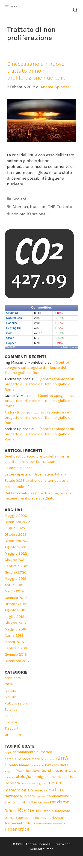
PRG (34, 802)
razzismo (59, 802)
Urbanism (13, 734)
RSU (39, 811)
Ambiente (13, 678)
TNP (51, 206)
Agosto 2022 (15, 547)
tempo (11, 817)
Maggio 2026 (16, 515)
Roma (26, 810)
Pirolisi (11, 802)
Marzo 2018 (14, 641)
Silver (10, 338)
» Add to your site (69, 347)
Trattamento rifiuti (20, 823)
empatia (72, 771)
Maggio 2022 (16, 553)
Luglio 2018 (14, 616)
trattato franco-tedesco (49, 823)
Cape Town (49, 759)
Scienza (11, 715)
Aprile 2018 (14, 635)
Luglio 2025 (15, 528)
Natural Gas (14, 318)
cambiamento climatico (32, 752)
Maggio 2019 (15, 578)
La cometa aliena (19, 468)
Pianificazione (57, 796)
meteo (54, 782)
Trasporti (12, 728)
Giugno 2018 (15, 623)
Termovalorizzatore (50, 818)
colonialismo (37, 765)
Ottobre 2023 (16, 534)
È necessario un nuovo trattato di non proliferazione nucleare (36, 70)
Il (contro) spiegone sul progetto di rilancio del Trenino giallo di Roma (37, 367)
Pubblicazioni (16, 703)
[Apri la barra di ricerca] (75, 10)
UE (63, 823)
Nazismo (12, 796)
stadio (48, 811)
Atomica (20, 206)
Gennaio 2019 (16, 597)
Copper (11, 343)
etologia (23, 776)
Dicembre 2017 (17, 661)
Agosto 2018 (15, 610)
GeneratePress (41, 849)
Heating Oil (13, 328)
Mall (44, 783)
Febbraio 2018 (17, 648)
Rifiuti (10, 810)
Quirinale (44, 802)
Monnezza (39, 790)
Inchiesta (12, 783)
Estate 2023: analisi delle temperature (36, 480)
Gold (9, 333)
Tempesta (62, 811)
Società (19, 199)
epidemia (10, 777)
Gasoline (12, 323)
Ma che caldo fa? (19, 486)
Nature (10, 697)
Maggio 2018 (16, 629)
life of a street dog (31, 783)
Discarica (23, 771)
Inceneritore (66, 777)
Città (9, 684)
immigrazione (44, 777)
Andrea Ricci (15, 412)
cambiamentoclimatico (24, 759)
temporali (26, 818)
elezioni (60, 770)
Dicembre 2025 (17, 522)
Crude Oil (12, 313)
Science (11, 709)
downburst (42, 770)
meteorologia (17, 790)
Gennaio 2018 (16, 654)
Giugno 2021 (15, 559)
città (62, 758)
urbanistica (17, 829)
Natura (10, 690)
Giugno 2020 (16, 572)
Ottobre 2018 (15, 604)
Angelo (8, 752)
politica (24, 802)
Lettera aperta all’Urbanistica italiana (35, 474)
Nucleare (38, 206)
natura (56, 790)
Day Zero (52, 765)
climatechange (17, 765)
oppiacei (40, 796)
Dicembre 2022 (17, 540)
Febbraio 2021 (16, 566)
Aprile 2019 (14, 585)
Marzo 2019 (14, 591)
